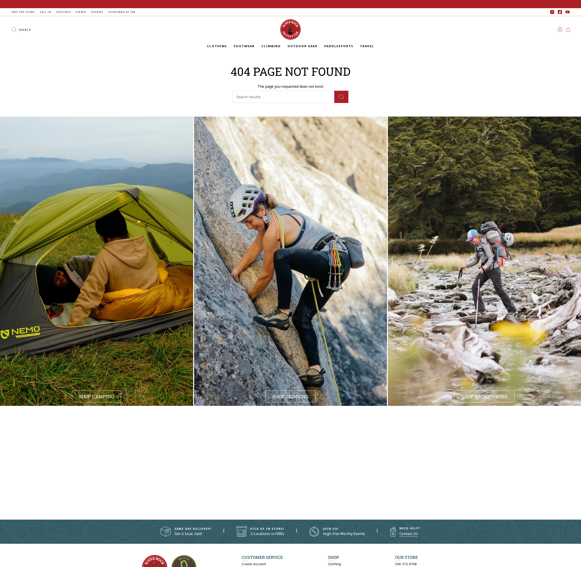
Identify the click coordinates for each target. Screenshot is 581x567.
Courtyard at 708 (121, 12)
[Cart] (568, 29)
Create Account (254, 564)
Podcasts (63, 12)
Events (81, 12)
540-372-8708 (406, 564)
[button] (217, 46)
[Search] (341, 97)
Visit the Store (23, 12)
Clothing (334, 564)
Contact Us (408, 533)
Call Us (45, 12)
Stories (97, 12)
